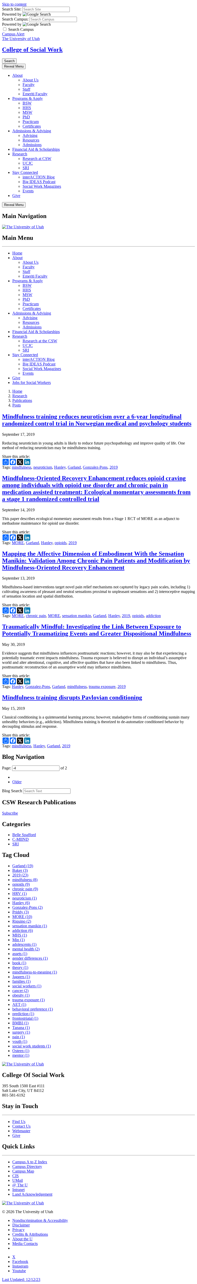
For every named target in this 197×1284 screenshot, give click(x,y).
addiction (153, 615)
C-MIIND (20, 839)
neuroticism (42, 467)
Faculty (29, 84)
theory (20, 967)
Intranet (18, 1189)
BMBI (20, 1023)
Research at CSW (37, 158)
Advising (30, 135)
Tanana (21, 1027)
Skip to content (14, 4)
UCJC (28, 163)
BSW (27, 103)
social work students (31, 1046)
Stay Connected (25, 172)
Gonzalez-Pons (95, 467)
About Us (30, 80)
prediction (23, 1014)
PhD (26, 117)
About (17, 75)
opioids (60, 543)
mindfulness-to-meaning (34, 972)
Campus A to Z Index (29, 1162)
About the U (22, 1239)
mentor (20, 1055)
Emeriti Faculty (35, 94)
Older (17, 782)
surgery (21, 1032)
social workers (26, 986)
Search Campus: (15, 19)
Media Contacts (25, 1243)
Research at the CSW (40, 341)
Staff (26, 89)
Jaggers (21, 977)
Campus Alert (13, 34)
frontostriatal (25, 1018)
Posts (16, 405)
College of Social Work (32, 49)
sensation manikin (76, 615)
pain (18, 1037)
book (19, 963)
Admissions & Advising (31, 131)
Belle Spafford (24, 835)
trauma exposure (102, 686)
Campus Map (23, 1171)
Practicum (31, 121)
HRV (19, 893)
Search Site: (11, 9)
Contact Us (21, 1126)
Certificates (32, 126)
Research (19, 154)
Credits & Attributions (30, 1234)
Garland (74, 467)
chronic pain (36, 615)
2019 (114, 467)
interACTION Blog (39, 177)
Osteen (20, 1051)
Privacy (18, 1230)
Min (18, 940)
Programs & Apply (27, 98)
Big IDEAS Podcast (39, 182)
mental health (26, 949)
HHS (27, 108)
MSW (27, 112)
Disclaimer (21, 1225)
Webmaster (21, 1131)
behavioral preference (32, 1009)
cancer (20, 990)
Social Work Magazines (42, 186)
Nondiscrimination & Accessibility (40, 1220)
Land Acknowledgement (32, 1194)
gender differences (30, 958)
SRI (26, 168)
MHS (19, 935)
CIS (15, 1176)
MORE (18, 543)
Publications (22, 400)
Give (16, 195)
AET (19, 1004)
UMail (17, 1180)
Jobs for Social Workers (31, 382)
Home (17, 253)
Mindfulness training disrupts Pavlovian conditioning (72, 697)
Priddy (20, 912)
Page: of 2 (34, 768)
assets (19, 953)
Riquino (21, 921)
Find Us (18, 1121)
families (21, 981)
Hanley (60, 467)
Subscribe (10, 813)
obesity (20, 995)
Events (28, 191)
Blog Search (12, 791)
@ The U (20, 1185)
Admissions (32, 145)
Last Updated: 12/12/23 (21, 1279)
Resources (31, 140)
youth (19, 1041)
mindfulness (21, 467)
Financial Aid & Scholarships (36, 149)
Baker (20, 870)
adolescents (24, 944)
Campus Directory (27, 1166)
